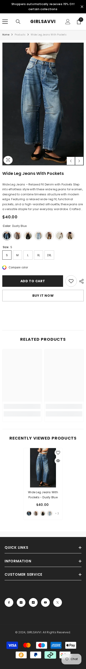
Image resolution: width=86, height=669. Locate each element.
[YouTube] (45, 602)
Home (5, 34)
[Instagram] (21, 602)
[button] (71, 161)
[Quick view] (58, 460)
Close (82, 7)
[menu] (5, 21)
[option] (43, 104)
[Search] (18, 21)
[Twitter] (57, 602)
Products (20, 34)
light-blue (50, 513)
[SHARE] (80, 281)
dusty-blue (29, 513)
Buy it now (43, 295)
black (43, 513)
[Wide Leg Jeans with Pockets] (43, 467)
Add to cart (32, 281)
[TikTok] (33, 602)
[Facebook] (9, 602)
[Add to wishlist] (71, 281)
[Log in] (67, 21)
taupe (36, 513)
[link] (22, 406)
